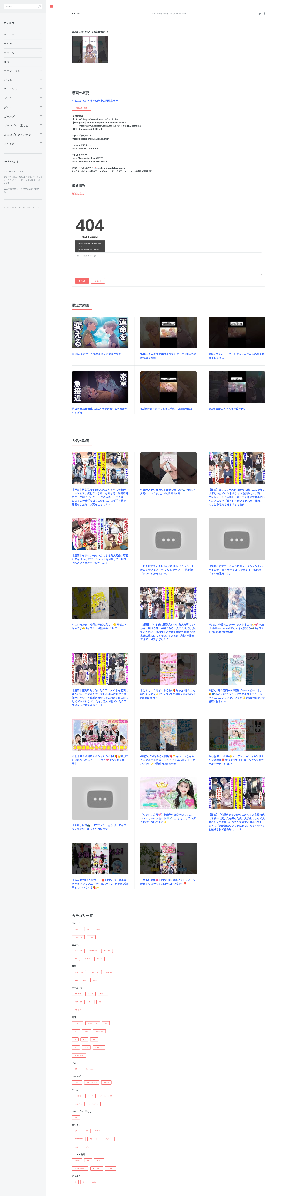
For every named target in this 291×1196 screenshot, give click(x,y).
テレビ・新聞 (78, 950)
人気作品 (77, 1160)
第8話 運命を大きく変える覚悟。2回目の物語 (166, 408)
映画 (87, 1131)
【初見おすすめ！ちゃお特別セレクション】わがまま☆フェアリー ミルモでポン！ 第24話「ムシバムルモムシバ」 (167, 570)
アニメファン (96, 1168)
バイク (86, 1047)
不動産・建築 (78, 1002)
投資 (100, 1002)
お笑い (76, 1131)
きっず (76, 1147)
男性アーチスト (79, 972)
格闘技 (98, 929)
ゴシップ (99, 1160)
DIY (76, 1031)
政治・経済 (107, 950)
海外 (76, 958)
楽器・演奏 (109, 972)
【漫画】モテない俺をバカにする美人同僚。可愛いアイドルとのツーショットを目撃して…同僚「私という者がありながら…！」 (100, 559)
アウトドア (78, 1023)
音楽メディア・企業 (80, 980)
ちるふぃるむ (78, 193)
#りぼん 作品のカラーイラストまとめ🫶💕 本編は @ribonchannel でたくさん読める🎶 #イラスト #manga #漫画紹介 (236, 628)
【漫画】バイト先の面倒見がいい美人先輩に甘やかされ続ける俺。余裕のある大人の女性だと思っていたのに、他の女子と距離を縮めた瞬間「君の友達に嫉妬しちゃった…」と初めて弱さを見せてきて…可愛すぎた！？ (168, 632)
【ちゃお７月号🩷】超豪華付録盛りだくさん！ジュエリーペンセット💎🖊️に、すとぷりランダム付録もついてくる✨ (168, 818)
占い (76, 1047)
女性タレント (108, 1139)
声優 (88, 1160)
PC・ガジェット (92, 1023)
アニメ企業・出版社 (80, 1168)
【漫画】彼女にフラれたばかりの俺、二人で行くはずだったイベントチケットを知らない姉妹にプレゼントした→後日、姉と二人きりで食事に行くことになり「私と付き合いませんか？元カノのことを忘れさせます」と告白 (237, 497)
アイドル (97, 1131)
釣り (106, 1023)
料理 (76, 1069)
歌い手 (95, 980)
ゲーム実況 (78, 1096)
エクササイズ (78, 937)
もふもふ (94, 1182)
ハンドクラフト (79, 1055)
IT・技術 (87, 958)
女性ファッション (92, 1082)
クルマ (86, 1031)
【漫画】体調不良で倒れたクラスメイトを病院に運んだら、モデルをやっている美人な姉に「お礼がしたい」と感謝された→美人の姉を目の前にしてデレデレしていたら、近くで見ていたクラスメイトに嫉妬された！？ (100, 698)
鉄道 (84, 1039)
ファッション (99, 1031)
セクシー (88, 1147)
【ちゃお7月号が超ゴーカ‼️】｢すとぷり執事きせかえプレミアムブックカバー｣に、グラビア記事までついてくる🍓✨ (100, 884)
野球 (88, 929)
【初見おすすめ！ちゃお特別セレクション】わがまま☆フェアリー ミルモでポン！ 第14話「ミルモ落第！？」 (236, 570)
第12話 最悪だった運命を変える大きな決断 (96, 354)
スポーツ (99, 958)
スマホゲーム (78, 1104)
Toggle (51, 6)
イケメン (77, 1082)
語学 (90, 1002)
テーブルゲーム (93, 1104)
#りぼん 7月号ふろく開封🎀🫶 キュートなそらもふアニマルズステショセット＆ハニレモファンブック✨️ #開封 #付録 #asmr (167, 760)
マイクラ (90, 1096)
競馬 (76, 1117)
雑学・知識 (78, 994)
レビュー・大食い (89, 1069)
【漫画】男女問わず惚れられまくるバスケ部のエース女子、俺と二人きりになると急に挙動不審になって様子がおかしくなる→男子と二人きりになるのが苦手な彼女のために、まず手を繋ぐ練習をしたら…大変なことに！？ (100, 497)
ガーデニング (99, 1047)
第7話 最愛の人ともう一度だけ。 (227, 408)
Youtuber (79, 1139)
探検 (94, 1039)
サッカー (77, 929)
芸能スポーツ (93, 950)
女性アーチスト (94, 972)
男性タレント (93, 1139)
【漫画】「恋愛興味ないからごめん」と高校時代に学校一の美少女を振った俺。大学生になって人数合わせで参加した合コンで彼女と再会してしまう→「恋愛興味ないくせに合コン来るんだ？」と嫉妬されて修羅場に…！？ (237, 822)
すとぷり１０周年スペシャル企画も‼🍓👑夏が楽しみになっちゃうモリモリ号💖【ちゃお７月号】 (100, 760)
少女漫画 (106, 1082)
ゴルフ (91, 937)
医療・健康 (78, 1010)
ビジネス (90, 994)
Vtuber (111, 1168)
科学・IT (103, 994)
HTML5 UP (36, 207)
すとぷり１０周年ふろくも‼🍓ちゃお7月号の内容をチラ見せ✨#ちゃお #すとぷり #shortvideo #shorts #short (167, 694)
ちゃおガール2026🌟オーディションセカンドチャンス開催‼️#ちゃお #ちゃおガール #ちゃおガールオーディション (236, 760)
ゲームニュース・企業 (106, 1096)
